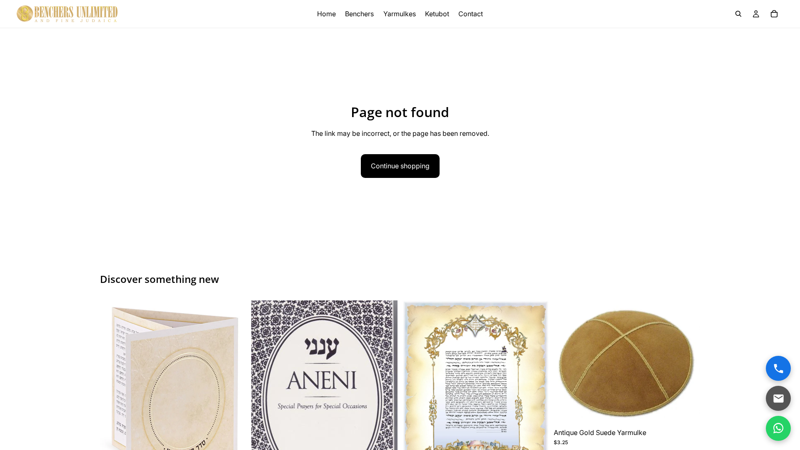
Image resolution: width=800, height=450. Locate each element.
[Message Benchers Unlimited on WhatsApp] (778, 428)
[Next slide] (233, 400)
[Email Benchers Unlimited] (778, 398)
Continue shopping (400, 166)
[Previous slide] (112, 400)
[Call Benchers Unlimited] (778, 368)
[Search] (738, 14)
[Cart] (774, 14)
